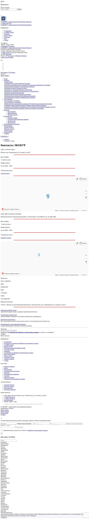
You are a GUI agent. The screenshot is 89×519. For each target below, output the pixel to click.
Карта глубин (8, 35)
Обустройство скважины (11, 374)
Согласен (3, 517)
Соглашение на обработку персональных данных (18, 352)
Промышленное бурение (28, 97)
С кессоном (16, 100)
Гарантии (7, 34)
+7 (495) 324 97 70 (6, 23)
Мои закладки (8, 388)
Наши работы (8, 132)
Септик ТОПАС (9, 127)
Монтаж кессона (12, 114)
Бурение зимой (19, 93)
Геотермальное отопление (12, 124)
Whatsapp (10, 56)
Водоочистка (8, 116)
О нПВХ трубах (9, 32)
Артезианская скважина (27, 86)
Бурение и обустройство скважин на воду (43, 107)
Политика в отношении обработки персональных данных (21, 343)
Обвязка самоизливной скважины (36, 105)
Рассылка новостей (10, 389)
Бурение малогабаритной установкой (39, 85)
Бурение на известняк (25, 89)
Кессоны (6, 110)
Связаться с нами (9, 357)
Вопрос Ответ (8, 346)
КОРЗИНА (4, 136)
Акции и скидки (9, 359)
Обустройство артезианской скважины (40, 104)
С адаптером (17, 102)
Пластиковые (12, 111)
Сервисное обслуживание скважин (18, 119)
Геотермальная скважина (28, 96)
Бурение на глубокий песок (30, 91)
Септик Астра (8, 130)
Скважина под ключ (24, 83)
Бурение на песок (21, 88)
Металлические (12, 113)
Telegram (24, 56)
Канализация (8, 125)
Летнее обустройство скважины (34, 108)
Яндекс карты (9, 57)
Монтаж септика (9, 129)
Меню (2, 75)
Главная (6, 139)
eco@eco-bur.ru (5, 173)
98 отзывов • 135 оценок (8, 72)
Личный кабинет (9, 385)
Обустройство (8, 99)
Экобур (3, 57)
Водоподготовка (12, 118)
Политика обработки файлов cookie (14, 348)
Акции (6, 40)
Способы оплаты (9, 349)
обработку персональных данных (38, 430)
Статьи (6, 360)
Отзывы (6, 133)
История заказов (9, 386)
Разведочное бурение (24, 94)
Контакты (7, 37)
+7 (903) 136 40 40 (6, 54)
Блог (5, 38)
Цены (6, 79)
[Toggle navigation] (3, 18)
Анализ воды (11, 121)
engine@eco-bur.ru (6, 238)
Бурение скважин (9, 366)
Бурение (6, 80)
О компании (7, 31)
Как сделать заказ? (9, 354)
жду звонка (20, 427)
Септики (6, 376)
